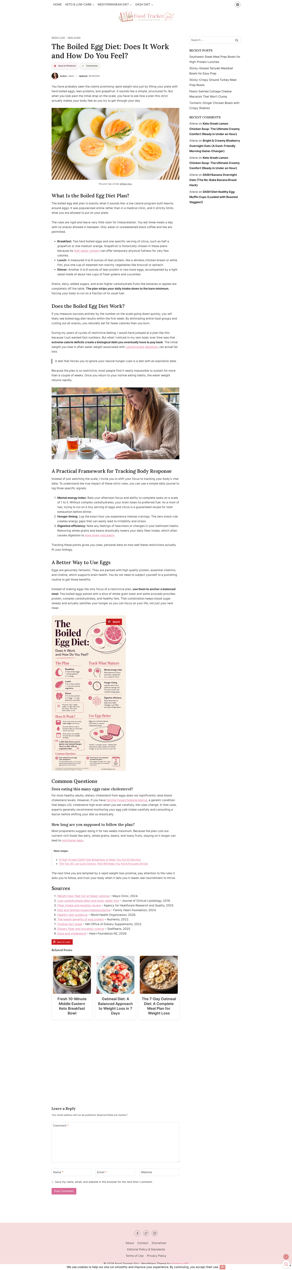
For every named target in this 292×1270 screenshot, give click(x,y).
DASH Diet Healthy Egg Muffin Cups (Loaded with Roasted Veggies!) (213, 197)
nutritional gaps (72, 840)
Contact (142, 1243)
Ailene (71, 76)
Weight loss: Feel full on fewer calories (83, 896)
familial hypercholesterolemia (126, 800)
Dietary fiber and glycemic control (80, 929)
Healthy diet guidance (72, 915)
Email (102, 1172)
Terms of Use (135, 1256)
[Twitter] (146, 1233)
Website (146, 1172)
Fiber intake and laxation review (79, 905)
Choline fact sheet (69, 924)
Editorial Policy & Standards (146, 1249)
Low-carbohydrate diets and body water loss (88, 900)
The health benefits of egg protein (80, 919)
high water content (87, 251)
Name (58, 1172)
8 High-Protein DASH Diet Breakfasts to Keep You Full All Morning (100, 859)
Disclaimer (159, 1243)
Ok (222, 1267)
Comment (61, 1125)
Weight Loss (58, 37)
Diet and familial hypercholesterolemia (83, 910)
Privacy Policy (156, 1256)
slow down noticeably (99, 535)
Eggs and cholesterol (71, 933)
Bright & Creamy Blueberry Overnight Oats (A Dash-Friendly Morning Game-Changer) (214, 146)
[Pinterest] (237, 4)
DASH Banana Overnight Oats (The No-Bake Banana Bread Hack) (213, 180)
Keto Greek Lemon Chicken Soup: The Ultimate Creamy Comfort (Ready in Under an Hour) (214, 129)
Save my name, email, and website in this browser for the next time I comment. (104, 1181)
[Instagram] (155, 1233)
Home (57, 4)
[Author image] (55, 76)
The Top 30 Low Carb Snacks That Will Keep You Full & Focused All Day (103, 863)
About (130, 1243)
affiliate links (126, 184)
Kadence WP (180, 1263)
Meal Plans (74, 37)
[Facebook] (137, 1233)
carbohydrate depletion (142, 347)
